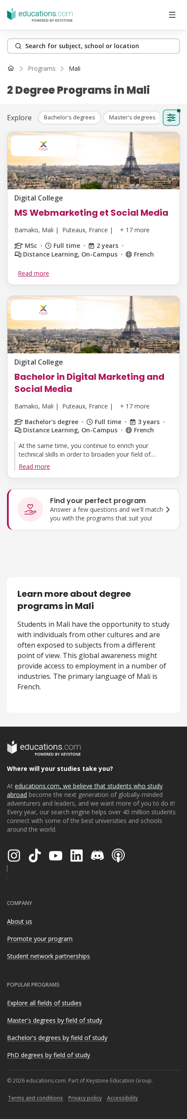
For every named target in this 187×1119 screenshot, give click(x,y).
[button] (69, 118)
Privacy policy (85, 1098)
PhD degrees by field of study (48, 1055)
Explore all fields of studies (44, 1003)
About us (19, 921)
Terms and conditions (35, 1098)
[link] (74, 68)
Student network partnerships (48, 956)
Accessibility (122, 1098)
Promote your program (40, 939)
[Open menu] (172, 15)
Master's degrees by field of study (54, 1020)
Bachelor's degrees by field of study (57, 1037)
